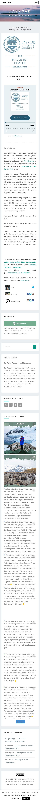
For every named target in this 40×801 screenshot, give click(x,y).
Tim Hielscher (29, 161)
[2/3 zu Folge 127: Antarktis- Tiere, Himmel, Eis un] (20, 438)
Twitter (7, 267)
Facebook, (32, 265)
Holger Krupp (10, 739)
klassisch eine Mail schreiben (19, 273)
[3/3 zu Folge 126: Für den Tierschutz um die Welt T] (20, 504)
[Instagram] (32, 294)
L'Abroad (6, 2)
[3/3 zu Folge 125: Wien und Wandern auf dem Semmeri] (20, 603)
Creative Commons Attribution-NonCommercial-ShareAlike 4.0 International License (20, 781)
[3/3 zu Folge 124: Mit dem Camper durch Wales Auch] (20, 702)
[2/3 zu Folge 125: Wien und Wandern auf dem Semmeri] (20, 636)
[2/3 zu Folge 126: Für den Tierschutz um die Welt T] (20, 537)
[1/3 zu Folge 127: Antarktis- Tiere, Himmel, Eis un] (20, 471)
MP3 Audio (18, 136)
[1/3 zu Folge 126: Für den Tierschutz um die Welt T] (20, 570)
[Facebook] (28, 294)
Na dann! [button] (26, 798)
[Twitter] (32, 287)
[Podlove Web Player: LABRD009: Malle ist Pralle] (20, 109)
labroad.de (25, 280)
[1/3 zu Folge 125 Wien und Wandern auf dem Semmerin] (20, 669)
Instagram (17, 267)
